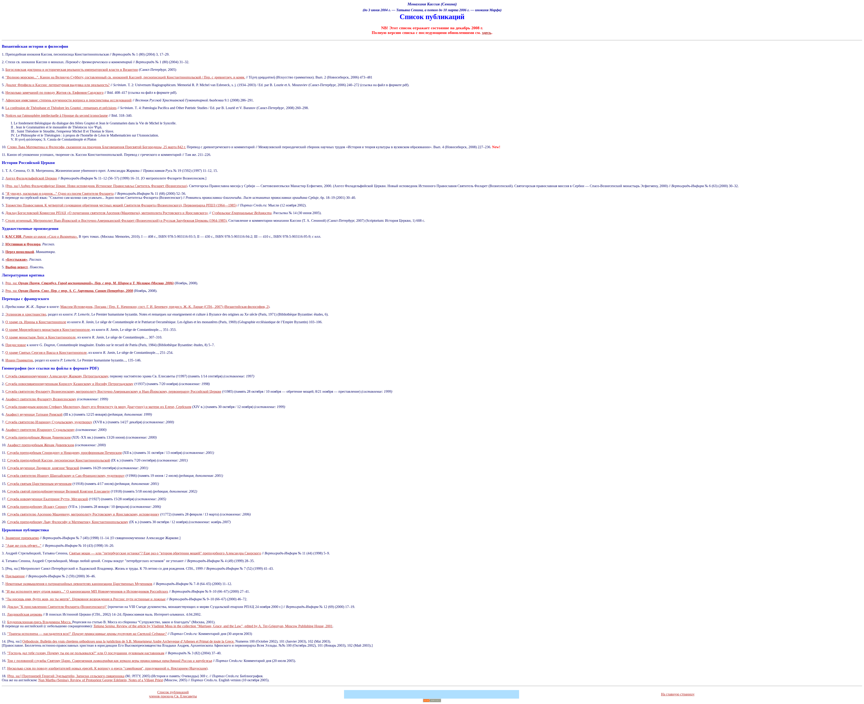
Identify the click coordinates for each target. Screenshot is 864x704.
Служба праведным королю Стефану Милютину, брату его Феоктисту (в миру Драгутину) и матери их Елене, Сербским (98, 407)
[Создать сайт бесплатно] (432, 701)
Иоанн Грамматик (19, 360)
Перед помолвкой (19, 252)
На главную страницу (678, 694)
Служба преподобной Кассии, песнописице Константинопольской (58, 460)
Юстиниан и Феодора (22, 244)
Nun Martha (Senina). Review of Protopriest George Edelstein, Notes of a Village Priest (100, 680)
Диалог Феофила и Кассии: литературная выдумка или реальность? (57, 85)
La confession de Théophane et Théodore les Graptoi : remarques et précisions (61, 108)
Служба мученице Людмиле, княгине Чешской (43, 468)
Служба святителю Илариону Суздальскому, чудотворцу (48, 422)
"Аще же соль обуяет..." (23, 545)
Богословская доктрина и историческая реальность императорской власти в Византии (71, 70)
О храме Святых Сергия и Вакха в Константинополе (46, 352)
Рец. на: (89, 283)
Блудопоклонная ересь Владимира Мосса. (39, 622)
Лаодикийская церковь (24, 614)
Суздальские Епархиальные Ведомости (242, 213)
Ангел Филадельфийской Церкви (31, 178)
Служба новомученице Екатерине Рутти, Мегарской (47, 499)
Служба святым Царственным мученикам (39, 484)
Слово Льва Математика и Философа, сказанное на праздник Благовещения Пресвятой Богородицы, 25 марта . (96, 147)
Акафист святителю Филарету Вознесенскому (40, 399)
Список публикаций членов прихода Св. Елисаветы (173, 694)
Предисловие (15, 345)
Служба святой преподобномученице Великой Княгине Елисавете (58, 491)
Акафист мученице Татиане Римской (34, 414)
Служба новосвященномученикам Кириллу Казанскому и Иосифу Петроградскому (69, 384)
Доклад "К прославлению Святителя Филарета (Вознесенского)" (57, 607)
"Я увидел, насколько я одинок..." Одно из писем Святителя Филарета (59, 193)
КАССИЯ (13, 236)
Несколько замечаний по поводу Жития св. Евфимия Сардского (54, 92)
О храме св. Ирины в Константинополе (35, 322)
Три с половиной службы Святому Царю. (109, 661)
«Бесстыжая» (16, 259)
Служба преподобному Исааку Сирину (37, 507)
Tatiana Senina (104, 626)
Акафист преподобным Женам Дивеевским (40, 445)
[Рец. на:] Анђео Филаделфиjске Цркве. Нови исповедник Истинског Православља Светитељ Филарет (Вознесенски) (96, 186)
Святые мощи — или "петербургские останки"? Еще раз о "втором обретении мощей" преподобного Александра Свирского (165, 553)
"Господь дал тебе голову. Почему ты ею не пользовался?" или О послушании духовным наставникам (85, 653)
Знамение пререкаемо (22, 538)
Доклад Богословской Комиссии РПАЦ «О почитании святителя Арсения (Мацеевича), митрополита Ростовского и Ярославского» (106, 213)
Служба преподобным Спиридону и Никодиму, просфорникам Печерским (64, 453)
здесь (486, 32)
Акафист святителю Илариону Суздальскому (40, 430)
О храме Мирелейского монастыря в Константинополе (47, 330)
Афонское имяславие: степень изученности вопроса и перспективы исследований (68, 100)
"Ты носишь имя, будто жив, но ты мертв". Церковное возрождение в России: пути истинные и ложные (85, 599)
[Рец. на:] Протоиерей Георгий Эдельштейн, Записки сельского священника (65, 676)
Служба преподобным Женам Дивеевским (38, 437)
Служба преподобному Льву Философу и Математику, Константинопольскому (67, 522)
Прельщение (15, 576)
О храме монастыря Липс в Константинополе (40, 337)
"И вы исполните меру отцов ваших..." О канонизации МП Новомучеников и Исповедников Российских (86, 591)
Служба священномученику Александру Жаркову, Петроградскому (56, 376)
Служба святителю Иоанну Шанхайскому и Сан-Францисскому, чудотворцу (66, 476)
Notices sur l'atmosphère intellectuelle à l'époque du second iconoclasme (56, 115)
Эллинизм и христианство (25, 314)
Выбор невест (16, 267)
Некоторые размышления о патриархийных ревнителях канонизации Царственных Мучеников (78, 584)
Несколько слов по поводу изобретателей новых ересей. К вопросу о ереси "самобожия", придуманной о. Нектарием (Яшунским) (107, 668)
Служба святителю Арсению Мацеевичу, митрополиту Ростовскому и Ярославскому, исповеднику (83, 514)
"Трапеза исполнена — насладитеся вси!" (87, 634)
